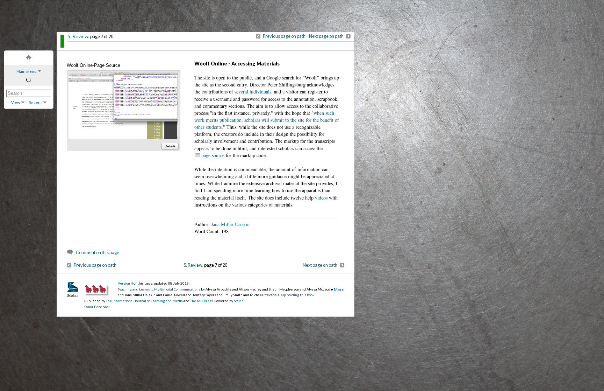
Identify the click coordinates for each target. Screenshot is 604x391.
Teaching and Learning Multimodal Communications (159, 289)
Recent (35, 102)
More (339, 289)
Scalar (238, 301)
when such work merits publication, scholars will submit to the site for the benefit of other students (266, 120)
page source (212, 155)
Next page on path (326, 36)
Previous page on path (284, 36)
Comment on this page (97, 252)
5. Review (77, 36)
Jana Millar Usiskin (230, 224)
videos (321, 197)
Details (170, 146)
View (15, 102)
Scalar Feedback (97, 307)
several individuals (253, 91)
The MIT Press (201, 301)
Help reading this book (296, 295)
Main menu (26, 71)
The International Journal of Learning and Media (144, 301)
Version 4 (125, 283)
